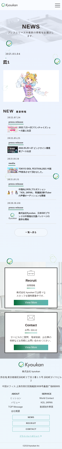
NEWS (31, 417)
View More (31, 302)
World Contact (46, 398)
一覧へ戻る (31, 232)
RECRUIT (31, 423)
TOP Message (15, 406)
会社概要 (15, 411)
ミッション (15, 398)
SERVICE (46, 394)
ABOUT (16, 394)
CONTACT (31, 429)
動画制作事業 (46, 406)
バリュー (15, 402)
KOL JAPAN (46, 402)
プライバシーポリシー (30, 436)
